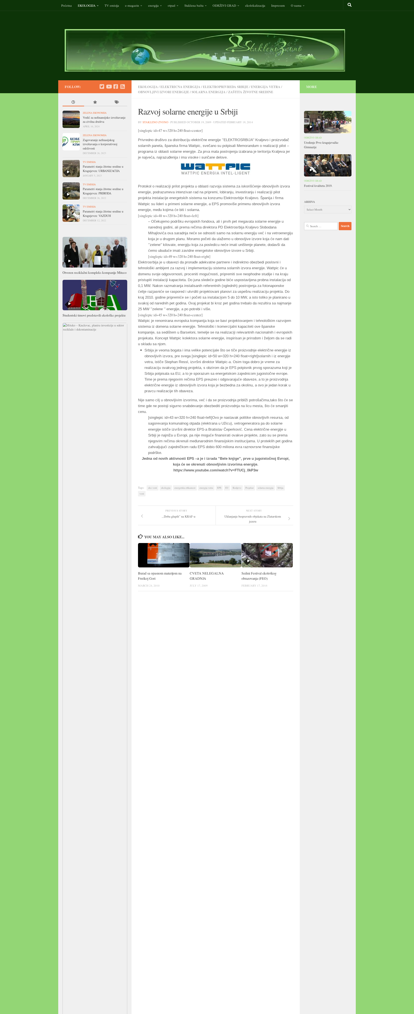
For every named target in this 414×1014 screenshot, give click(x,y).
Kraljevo (237, 487)
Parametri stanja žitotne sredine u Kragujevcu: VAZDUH (103, 213)
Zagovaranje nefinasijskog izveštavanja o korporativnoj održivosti (100, 144)
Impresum (278, 5)
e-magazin (132, 5)
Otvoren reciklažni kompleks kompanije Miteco (95, 272)
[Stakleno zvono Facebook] (115, 86)
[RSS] (122, 86)
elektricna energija (180, 86)
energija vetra (265, 86)
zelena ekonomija (95, 112)
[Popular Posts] (95, 102)
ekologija (165, 487)
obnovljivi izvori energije (163, 92)
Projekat (249, 487)
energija (153, 5)
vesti (142, 493)
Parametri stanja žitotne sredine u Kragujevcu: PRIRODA (103, 191)
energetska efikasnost (184, 487)
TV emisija (112, 5)
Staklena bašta (194, 5)
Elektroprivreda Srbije (225, 86)
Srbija (280, 487)
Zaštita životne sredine (250, 92)
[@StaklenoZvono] (101, 86)
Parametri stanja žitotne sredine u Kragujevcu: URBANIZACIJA (103, 168)
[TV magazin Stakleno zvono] (108, 86)
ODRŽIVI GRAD (224, 5)
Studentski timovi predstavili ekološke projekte (94, 315)
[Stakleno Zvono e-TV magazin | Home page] (205, 50)
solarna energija (209, 92)
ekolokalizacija (255, 5)
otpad (171, 5)
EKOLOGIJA (87, 5)
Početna (66, 5)
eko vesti (152, 487)
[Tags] (116, 102)
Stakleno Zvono (155, 122)
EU (227, 487)
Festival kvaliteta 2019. (318, 186)
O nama (296, 5)
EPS (219, 487)
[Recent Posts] (73, 102)
